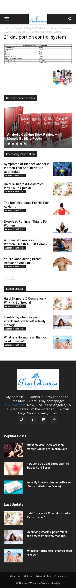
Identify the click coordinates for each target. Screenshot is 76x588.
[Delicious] (22, 420)
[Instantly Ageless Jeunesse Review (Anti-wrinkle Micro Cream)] (13, 487)
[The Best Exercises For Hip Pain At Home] (62, 208)
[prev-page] (6, 277)
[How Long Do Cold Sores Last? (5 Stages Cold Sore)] (13, 468)
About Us (15, 576)
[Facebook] (32, 420)
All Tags (28, 576)
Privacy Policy (43, 576)
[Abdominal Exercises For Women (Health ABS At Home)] (62, 245)
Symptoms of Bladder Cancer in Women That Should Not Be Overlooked (26, 168)
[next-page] (12, 277)
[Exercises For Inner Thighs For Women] (62, 226)
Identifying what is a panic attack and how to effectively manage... (24, 321)
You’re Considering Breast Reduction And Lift (23, 261)
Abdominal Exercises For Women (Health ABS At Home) (25, 242)
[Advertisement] (38, 7)
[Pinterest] (54, 420)
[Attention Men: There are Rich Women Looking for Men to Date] (13, 450)
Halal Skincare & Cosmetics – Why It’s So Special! (25, 186)
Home (7, 28)
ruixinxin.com (15, 405)
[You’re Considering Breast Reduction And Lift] (62, 264)
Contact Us (60, 576)
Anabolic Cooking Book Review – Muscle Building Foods (32, 136)
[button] (6, 19)
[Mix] (43, 420)
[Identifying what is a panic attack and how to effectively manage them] (62, 322)
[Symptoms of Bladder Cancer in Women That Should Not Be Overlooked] (62, 169)
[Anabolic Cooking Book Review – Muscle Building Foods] (38, 127)
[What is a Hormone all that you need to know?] (62, 342)
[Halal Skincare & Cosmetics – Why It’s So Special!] (62, 189)
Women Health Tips (15, 175)
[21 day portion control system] (38, 63)
